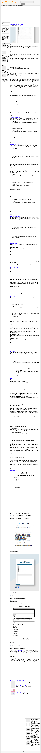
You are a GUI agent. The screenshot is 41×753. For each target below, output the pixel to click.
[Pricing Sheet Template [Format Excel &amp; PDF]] (28, 743)
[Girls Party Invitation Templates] (13, 691)
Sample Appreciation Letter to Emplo (21, 685)
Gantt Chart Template (5, 28)
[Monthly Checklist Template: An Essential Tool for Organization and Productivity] (4, 75)
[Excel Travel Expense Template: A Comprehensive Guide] (4, 61)
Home (11, 22)
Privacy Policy (5, 5)
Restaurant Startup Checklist (21, 650)
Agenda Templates (5, 23)
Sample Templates (15, 22)
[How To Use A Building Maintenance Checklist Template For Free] (13, 682)
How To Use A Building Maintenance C (21, 681)
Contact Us (10, 5)
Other (3, 35)
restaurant (15, 679)
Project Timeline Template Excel (20, 692)
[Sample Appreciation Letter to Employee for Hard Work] (13, 686)
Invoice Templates (5, 29)
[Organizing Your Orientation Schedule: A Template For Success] (28, 733)
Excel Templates (4, 27)
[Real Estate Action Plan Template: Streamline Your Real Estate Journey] (4, 45)
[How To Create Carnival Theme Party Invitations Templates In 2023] (28, 738)
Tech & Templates (5, 39)
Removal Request (20, 5)
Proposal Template (5, 37)
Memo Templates (4, 31)
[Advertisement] (21, 14)
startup (18, 679)
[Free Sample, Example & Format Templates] (8, 4)
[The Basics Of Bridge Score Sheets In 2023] (28, 720)
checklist (13, 679)
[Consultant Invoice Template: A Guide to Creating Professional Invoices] (28, 729)
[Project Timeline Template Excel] (13, 693)
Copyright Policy (15, 5)
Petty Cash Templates (5, 36)
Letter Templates (4, 30)
